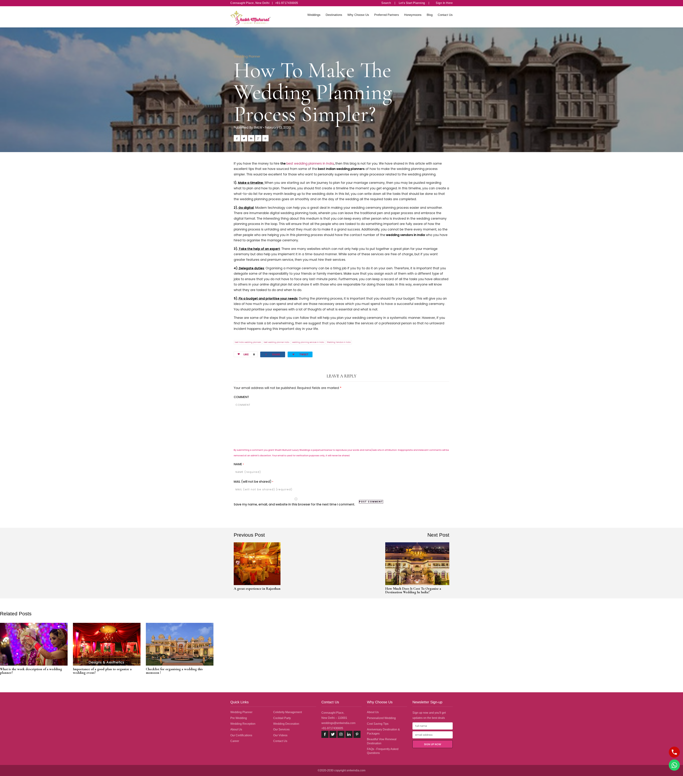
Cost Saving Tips (377, 723)
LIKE (249, 354)
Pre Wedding (238, 718)
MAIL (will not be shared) (253, 481)
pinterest (357, 734)
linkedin (349, 734)
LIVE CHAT (674, 765)
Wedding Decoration (286, 723)
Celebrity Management (287, 712)
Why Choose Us (358, 15)
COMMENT (241, 397)
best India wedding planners (248, 342)
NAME (239, 464)
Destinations (334, 15)
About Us (236, 729)
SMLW (258, 127)
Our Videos (280, 735)
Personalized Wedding (381, 718)
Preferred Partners (386, 15)
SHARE (272, 354)
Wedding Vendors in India (339, 342)
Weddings (314, 15)
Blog (430, 15)
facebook (325, 734)
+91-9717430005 (332, 728)
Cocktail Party (282, 718)
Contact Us (445, 15)
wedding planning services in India (308, 342)
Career (234, 741)
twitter (333, 734)
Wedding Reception (242, 723)
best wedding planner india (276, 342)
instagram (341, 734)
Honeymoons (413, 15)
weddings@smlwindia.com (338, 723)
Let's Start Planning (412, 2)
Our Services (281, 729)
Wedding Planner (247, 56)
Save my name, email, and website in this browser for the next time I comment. (294, 504)
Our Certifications (241, 735)
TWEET (300, 354)
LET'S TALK (674, 752)
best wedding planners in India (310, 163)
